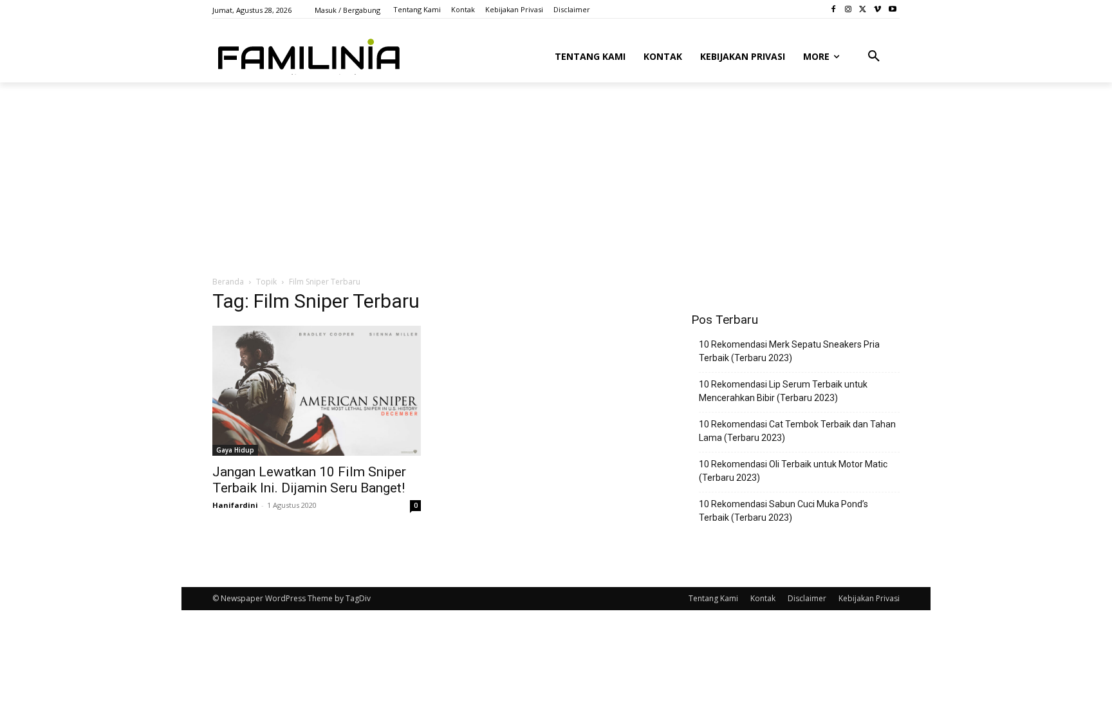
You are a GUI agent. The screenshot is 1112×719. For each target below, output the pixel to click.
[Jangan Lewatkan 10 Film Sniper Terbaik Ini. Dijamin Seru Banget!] (316, 391)
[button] (874, 56)
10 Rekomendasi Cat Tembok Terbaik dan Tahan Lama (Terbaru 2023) (797, 431)
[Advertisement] (524, 178)
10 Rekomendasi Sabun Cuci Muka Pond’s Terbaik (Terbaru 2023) (783, 511)
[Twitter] (863, 9)
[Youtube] (892, 9)
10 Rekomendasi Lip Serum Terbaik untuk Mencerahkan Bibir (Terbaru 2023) (783, 391)
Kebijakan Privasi (869, 598)
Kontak (762, 598)
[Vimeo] (877, 9)
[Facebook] (833, 9)
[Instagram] (848, 9)
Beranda (228, 281)
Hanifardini (235, 505)
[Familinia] (308, 54)
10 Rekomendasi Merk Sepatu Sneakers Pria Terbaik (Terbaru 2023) (789, 351)
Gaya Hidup (235, 449)
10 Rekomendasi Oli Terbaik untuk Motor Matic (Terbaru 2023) (793, 471)
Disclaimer (807, 598)
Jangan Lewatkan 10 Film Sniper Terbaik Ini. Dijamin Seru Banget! (309, 480)
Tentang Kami (713, 598)
